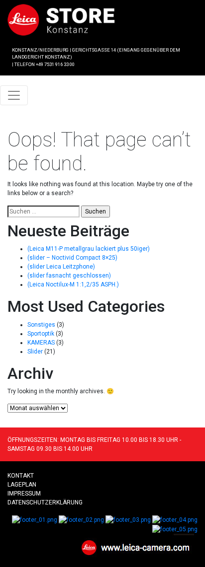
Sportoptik (40, 333)
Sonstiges (41, 324)
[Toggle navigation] (14, 95)
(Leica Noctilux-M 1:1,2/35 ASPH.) (73, 284)
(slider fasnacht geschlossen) (69, 275)
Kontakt (20, 475)
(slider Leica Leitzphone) (61, 266)
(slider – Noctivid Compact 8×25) (72, 257)
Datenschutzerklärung (45, 502)
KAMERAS (41, 342)
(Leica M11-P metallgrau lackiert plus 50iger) (88, 248)
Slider (35, 351)
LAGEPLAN (21, 484)
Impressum (24, 493)
